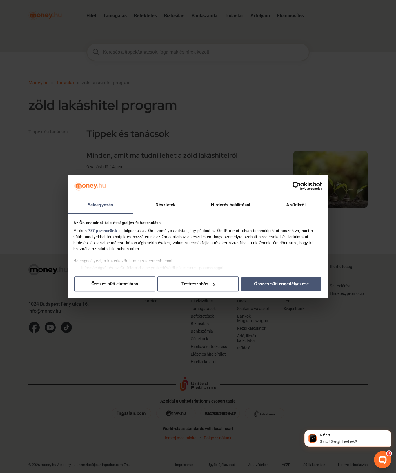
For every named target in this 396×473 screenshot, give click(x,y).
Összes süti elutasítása (114, 284)
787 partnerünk (102, 231)
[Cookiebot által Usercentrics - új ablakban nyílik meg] (296, 186)
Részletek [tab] (165, 205)
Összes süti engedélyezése (281, 284)
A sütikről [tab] (296, 205)
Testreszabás (194, 284)
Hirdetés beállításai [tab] (230, 205)
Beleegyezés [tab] (100, 205)
